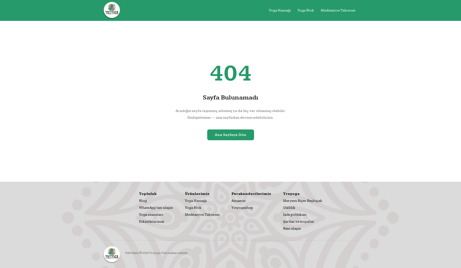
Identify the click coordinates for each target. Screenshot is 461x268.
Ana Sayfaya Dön (230, 135)
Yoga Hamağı (280, 10)
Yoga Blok (305, 10)
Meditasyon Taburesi (338, 10)
